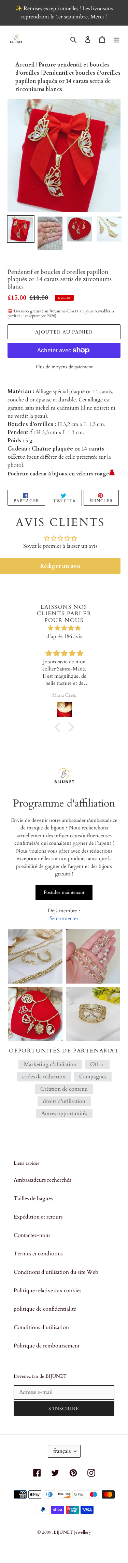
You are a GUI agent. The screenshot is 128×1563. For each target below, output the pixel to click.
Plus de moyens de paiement (64, 367)
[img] (64, 628)
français (62, 1451)
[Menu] (116, 39)
